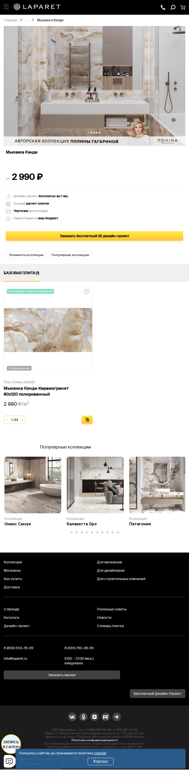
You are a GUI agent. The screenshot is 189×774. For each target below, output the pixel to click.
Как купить (13, 579)
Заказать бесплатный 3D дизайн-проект (94, 236)
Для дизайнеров (111, 570)
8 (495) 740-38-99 (79, 648)
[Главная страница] (37, 7)
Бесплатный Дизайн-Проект (158, 693)
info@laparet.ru (15, 658)
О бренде (11, 609)
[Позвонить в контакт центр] (163, 7)
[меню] (6, 6)
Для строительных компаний (121, 579)
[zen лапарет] (94, 717)
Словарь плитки (110, 626)
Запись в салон (11, 744)
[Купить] (87, 420)
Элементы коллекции (26, 255)
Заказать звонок (62, 675)
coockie (100, 753)
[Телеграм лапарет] (116, 717)
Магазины (12, 570)
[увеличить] (22, 419)
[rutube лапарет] (105, 717)
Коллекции (13, 562)
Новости (104, 617)
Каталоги (11, 617)
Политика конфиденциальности (94, 740)
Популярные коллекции (70, 255)
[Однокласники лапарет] (83, 717)
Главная (10, 20)
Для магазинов (109, 562)
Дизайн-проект (17, 626)
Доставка (12, 587)
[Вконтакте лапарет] (72, 717)
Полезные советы (111, 609)
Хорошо (100, 761)
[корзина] (182, 7)
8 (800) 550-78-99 (18, 648)
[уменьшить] (7, 419)
